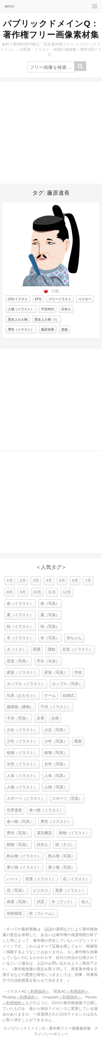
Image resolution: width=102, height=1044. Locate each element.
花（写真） (16, 890)
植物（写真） (55, 753)
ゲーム (50, 695)
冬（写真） (50, 638)
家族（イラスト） (22, 672)
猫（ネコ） (64, 845)
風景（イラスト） (70, 890)
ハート (12, 879)
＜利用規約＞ (38, 991)
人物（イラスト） (21, 309)
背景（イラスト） (40, 879)
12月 (67, 592)
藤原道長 (47, 329)
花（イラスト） (76, 879)
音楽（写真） (18, 661)
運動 (51, 649)
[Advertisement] (51, 133)
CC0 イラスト (18, 299)
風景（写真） (18, 902)
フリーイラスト (59, 299)
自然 (55, 718)
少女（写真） (55, 730)
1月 (10, 580)
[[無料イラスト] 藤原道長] (51, 285)
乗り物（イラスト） (24, 867)
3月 (36, 580)
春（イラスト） (20, 603)
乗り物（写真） (61, 867)
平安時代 (47, 309)
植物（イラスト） (22, 753)
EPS (38, 299)
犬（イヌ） (16, 649)
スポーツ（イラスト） (26, 798)
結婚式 (68, 695)
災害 (40, 718)
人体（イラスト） (22, 776)
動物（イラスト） (74, 833)
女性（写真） (55, 764)
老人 (85, 902)
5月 (62, 580)
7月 (88, 580)
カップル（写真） (67, 684)
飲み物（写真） (61, 856)
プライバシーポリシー (66, 1030)
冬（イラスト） (20, 638)
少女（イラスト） (22, 730)
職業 (78, 741)
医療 (37, 649)
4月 (49, 580)
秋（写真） (50, 627)
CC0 (48, 928)
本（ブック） (62, 902)
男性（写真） (18, 833)
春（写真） (50, 603)
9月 (23, 592)
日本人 (66, 309)
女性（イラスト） (22, 764)
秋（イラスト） (20, 627)
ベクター (84, 299)
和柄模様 (14, 913)
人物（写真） (55, 787)
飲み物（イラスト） (24, 856)
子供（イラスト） (56, 707)
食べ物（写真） (20, 821)
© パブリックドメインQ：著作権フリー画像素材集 (47, 1028)
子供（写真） (18, 718)
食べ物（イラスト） (46, 810)
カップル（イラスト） (26, 684)
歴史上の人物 (17, 319)
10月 (37, 592)
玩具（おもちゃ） (22, 695)
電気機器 (44, 833)
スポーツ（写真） (67, 798)
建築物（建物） (20, 707)
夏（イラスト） (20, 615)
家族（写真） (55, 672)
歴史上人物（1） (47, 319)
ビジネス (40, 890)
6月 (75, 580)
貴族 (64, 329)
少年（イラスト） (22, 741)
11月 (52, 592)
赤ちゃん (74, 638)
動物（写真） (18, 845)
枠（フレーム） (42, 913)
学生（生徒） (48, 661)
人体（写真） (55, 776)
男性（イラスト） (21, 329)
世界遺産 (14, 810)
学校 (78, 672)
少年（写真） (55, 741)
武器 (40, 902)
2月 (23, 580)
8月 (10, 592)
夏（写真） (50, 615)
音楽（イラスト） (77, 649)
